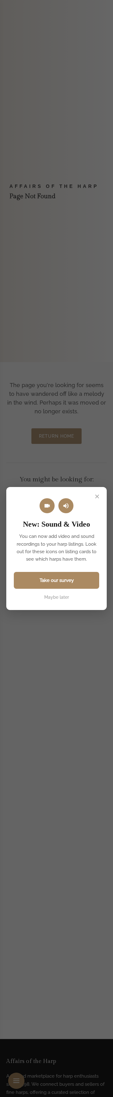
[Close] (97, 496)
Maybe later (56, 597)
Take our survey (57, 580)
